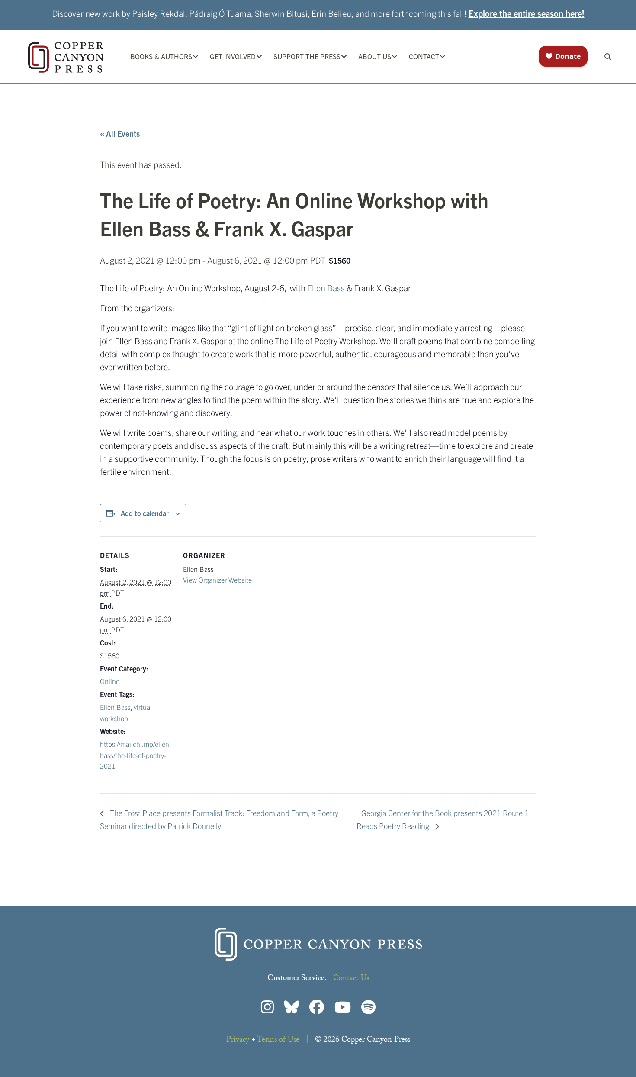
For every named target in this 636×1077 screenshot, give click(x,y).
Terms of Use (278, 1040)
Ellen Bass (326, 287)
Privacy (237, 1040)
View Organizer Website (217, 579)
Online (109, 681)
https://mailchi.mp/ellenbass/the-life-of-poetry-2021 (134, 754)
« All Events (120, 134)
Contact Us (351, 979)
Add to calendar (145, 513)
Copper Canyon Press (65, 57)
